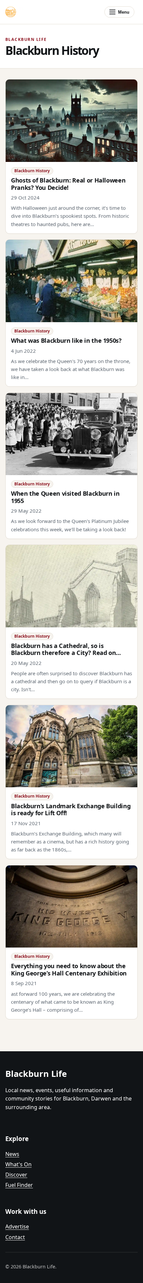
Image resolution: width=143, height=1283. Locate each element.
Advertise (17, 1226)
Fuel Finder (19, 1185)
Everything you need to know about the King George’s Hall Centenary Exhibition (69, 969)
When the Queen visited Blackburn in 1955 (65, 496)
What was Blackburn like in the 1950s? (66, 340)
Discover (16, 1174)
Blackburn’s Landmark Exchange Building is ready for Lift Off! (70, 809)
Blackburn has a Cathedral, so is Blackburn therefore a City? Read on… (66, 649)
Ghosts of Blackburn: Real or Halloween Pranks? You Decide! (68, 183)
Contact (15, 1237)
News (12, 1154)
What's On (18, 1164)
